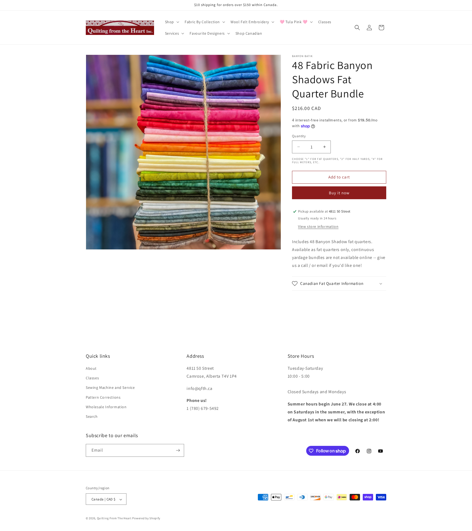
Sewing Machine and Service (110, 387)
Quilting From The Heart (114, 518)
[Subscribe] (178, 450)
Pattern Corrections (103, 397)
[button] (171, 22)
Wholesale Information (106, 406)
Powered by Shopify (146, 518)
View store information (318, 226)
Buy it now (339, 192)
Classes (92, 377)
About (91, 368)
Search (92, 416)
